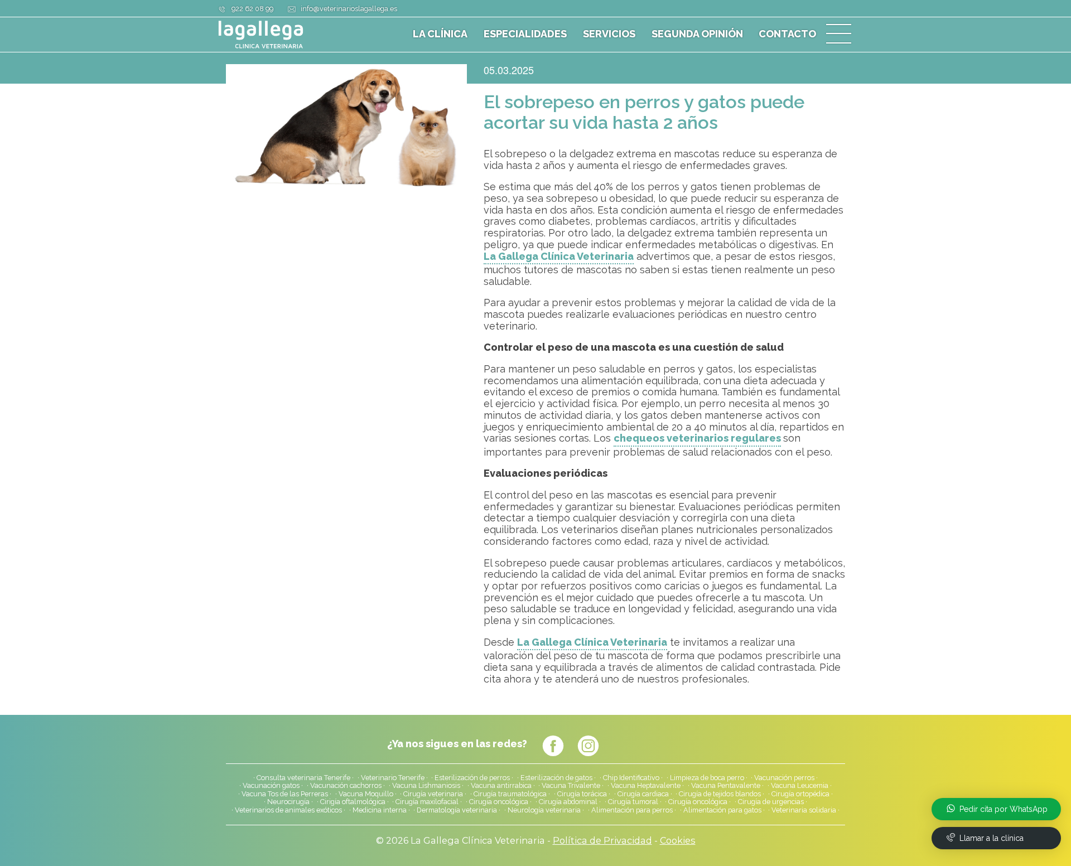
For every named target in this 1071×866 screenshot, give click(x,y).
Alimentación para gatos (722, 810)
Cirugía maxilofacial (427, 802)
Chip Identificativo (631, 778)
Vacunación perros (784, 778)
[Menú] (838, 34)
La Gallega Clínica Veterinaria (559, 256)
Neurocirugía (288, 802)
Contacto (787, 34)
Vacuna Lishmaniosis (426, 786)
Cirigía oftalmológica (353, 802)
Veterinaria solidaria (804, 810)
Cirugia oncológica (498, 802)
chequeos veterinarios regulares (697, 438)
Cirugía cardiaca (643, 794)
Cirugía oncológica (698, 802)
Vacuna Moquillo (366, 794)
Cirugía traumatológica (510, 794)
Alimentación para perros (632, 810)
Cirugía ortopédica (800, 794)
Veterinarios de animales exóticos (288, 810)
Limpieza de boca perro (707, 778)
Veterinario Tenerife (392, 778)
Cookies (678, 840)
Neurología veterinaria (544, 810)
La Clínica (440, 34)
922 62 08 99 (252, 8)
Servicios (609, 34)
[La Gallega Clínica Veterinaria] (287, 35)
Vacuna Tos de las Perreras (285, 794)
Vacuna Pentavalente (725, 786)
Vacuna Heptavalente (645, 786)
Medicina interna (379, 810)
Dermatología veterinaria (457, 810)
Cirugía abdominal (568, 802)
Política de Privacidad (602, 840)
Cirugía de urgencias (770, 802)
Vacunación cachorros (345, 786)
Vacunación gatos (271, 786)
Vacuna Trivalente (571, 786)
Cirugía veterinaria (433, 794)
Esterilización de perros (472, 778)
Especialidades (525, 34)
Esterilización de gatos (556, 778)
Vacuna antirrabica (501, 786)
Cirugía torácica (582, 794)
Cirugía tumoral (633, 802)
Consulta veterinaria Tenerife (303, 778)
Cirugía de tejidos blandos (720, 794)
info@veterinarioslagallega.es (349, 8)
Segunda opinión (697, 34)
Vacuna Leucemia (799, 786)
